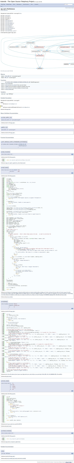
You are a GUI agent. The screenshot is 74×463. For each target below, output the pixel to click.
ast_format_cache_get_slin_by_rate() (51, 292)
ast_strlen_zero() (4, 294)
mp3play (6, 86)
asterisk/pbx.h (8, 25)
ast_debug (16, 247)
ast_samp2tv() (53, 293)
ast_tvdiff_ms (16, 236)
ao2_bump (15, 211)
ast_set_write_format (14, 212)
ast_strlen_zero (11, 196)
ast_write (18, 243)
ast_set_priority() (37, 374)
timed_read (17, 238)
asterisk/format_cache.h (10, 30)
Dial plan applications (4, 10)
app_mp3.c (8, 109)
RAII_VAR (8, 182)
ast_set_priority (12, 323)
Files (32, 4)
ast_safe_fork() (31, 374)
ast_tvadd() (10, 294)
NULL (28, 182)
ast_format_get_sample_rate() (7, 293)
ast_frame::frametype (39, 294)
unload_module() (22, 458)
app (55, 250)
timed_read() (63, 294)
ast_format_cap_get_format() (64, 292)
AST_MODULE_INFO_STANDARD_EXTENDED (13, 82)
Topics (14, 4)
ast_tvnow (12, 230)
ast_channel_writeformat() (34, 292)
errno (13, 407)
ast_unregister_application (16, 438)
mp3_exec (7, 85)
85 (7, 311)
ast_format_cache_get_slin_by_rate (21, 209)
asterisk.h (7, 15)
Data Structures (26, 4)
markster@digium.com (12, 103)
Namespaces (19, 4)
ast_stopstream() (69, 293)
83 (7, 456)
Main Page (3, 4)
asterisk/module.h (9, 27)
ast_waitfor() (27, 294)
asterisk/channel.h (9, 23)
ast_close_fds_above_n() (11, 374)
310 (8, 157)
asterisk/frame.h (9, 24)
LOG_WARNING (14, 197)
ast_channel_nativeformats (32, 207)
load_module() (10, 458)
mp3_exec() (9, 376)
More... (21, 13)
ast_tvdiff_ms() (16, 294)
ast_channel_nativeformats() (22, 292)
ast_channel (14, 85)
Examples (36, 4)
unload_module (8, 89)
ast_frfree (18, 272)
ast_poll (13, 402)
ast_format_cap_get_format (19, 207)
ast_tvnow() (22, 294)
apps (1, 6)
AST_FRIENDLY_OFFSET (18, 188)
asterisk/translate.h (10, 28)
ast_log (10, 197)
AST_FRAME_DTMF (26, 270)
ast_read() (48, 293)
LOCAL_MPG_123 (8, 76)
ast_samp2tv (25, 256)
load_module (7, 83)
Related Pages (9, 4)
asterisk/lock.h (8, 20)
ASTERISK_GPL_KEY (26, 82)
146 (8, 393)
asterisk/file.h (8, 21)
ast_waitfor (16, 258)
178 (8, 175)
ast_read (17, 264)
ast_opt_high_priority (13, 322)
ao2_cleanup (32, 182)
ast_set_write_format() (61, 293)
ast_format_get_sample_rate (20, 208)
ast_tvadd (17, 256)
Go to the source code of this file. (7, 70)
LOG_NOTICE (16, 411)
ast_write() (32, 294)
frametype (19, 270)
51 (7, 122)
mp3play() (51, 294)
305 (8, 436)
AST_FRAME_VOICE (18, 217)
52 (7, 132)
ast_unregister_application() (14, 441)
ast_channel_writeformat (23, 211)
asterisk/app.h (8, 29)
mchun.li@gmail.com (26, 107)
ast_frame (14, 187)
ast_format (16, 182)
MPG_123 (6, 77)
